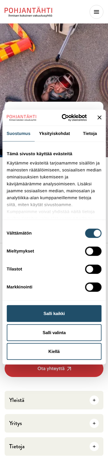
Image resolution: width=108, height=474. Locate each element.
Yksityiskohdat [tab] (54, 133)
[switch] (93, 249)
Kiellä (54, 351)
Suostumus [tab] (19, 133)
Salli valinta (54, 332)
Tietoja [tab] (90, 133)
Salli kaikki (54, 313)
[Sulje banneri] (99, 118)
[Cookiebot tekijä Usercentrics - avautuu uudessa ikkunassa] (64, 117)
